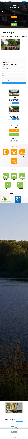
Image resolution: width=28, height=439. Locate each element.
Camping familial (14, 16)
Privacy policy (14, 437)
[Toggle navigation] (27, 1)
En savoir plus (15, 119)
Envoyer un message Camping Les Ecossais (14, 134)
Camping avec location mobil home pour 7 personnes (8, 62)
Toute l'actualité (20, 421)
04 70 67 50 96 (14, 127)
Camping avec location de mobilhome (7, 61)
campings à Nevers (4, 36)
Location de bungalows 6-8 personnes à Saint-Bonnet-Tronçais (13, 416)
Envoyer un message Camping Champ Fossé (14, 130)
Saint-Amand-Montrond (5, 68)
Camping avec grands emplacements (6, 60)
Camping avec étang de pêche (14, 113)
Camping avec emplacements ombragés (7, 59)
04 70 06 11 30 (14, 14)
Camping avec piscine (12, 97)
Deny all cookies (14, 433)
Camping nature (14, 24)
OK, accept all (14, 431)
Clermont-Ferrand (4, 65)
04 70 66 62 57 (14, 22)
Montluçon (4, 66)
